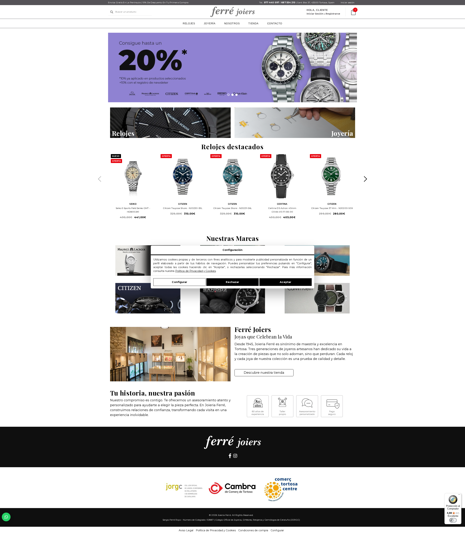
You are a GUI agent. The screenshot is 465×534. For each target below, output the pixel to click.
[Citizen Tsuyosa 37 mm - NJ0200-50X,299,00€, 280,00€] (332, 176)
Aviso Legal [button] (186, 530)
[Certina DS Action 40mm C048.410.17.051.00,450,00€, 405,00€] (282, 176)
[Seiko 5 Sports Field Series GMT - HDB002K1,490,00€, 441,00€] (133, 176)
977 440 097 (271, 2)
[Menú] (459, 495)
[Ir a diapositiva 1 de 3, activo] (228, 95)
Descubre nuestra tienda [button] (264, 373)
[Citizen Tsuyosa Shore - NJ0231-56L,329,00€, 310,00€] (232, 176)
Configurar (179, 282)
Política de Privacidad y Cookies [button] (216, 530)
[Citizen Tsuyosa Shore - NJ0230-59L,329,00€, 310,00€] (183, 176)
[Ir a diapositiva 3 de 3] (236, 95)
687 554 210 (288, 2)
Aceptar (285, 282)
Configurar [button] (277, 530)
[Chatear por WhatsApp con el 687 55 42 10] (6, 517)
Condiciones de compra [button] (253, 530)
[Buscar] (111, 12)
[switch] (453, 520)
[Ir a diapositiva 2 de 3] (232, 95)
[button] (170, 122)
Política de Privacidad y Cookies (195, 271)
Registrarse (333, 13)
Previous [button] (99, 179)
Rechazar (232, 282)
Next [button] (365, 179)
